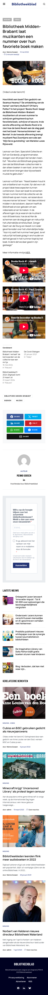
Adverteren (21, 981)
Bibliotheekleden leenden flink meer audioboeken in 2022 (22, 857)
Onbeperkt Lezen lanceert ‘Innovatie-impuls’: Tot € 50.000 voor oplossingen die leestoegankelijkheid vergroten (30, 602)
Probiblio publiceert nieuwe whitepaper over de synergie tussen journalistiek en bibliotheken (30, 635)
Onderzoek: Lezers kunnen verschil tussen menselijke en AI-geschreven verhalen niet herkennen (29, 619)
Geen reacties (34, 810)
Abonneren (32, 977)
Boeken (7, 400)
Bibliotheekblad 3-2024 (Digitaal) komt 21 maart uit (11, 375)
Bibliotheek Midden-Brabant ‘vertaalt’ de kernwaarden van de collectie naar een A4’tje (11, 356)
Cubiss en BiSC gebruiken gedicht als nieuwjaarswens (24, 729)
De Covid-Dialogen (32, 351)
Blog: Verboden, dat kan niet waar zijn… (29, 667)
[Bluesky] (30, 988)
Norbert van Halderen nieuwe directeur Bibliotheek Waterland (22, 932)
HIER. (27, 252)
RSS (30, 981)
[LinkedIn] (24, 988)
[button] (4, 4)
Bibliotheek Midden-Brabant (17, 396)
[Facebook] (18, 988)
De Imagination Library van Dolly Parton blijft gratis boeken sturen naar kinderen (30, 651)
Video (17, 19)
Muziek (19, 400)
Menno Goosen (24, 475)
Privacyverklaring (16, 977)
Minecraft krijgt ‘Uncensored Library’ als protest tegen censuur (24, 789)
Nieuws (7, 19)
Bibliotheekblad (24, 964)
